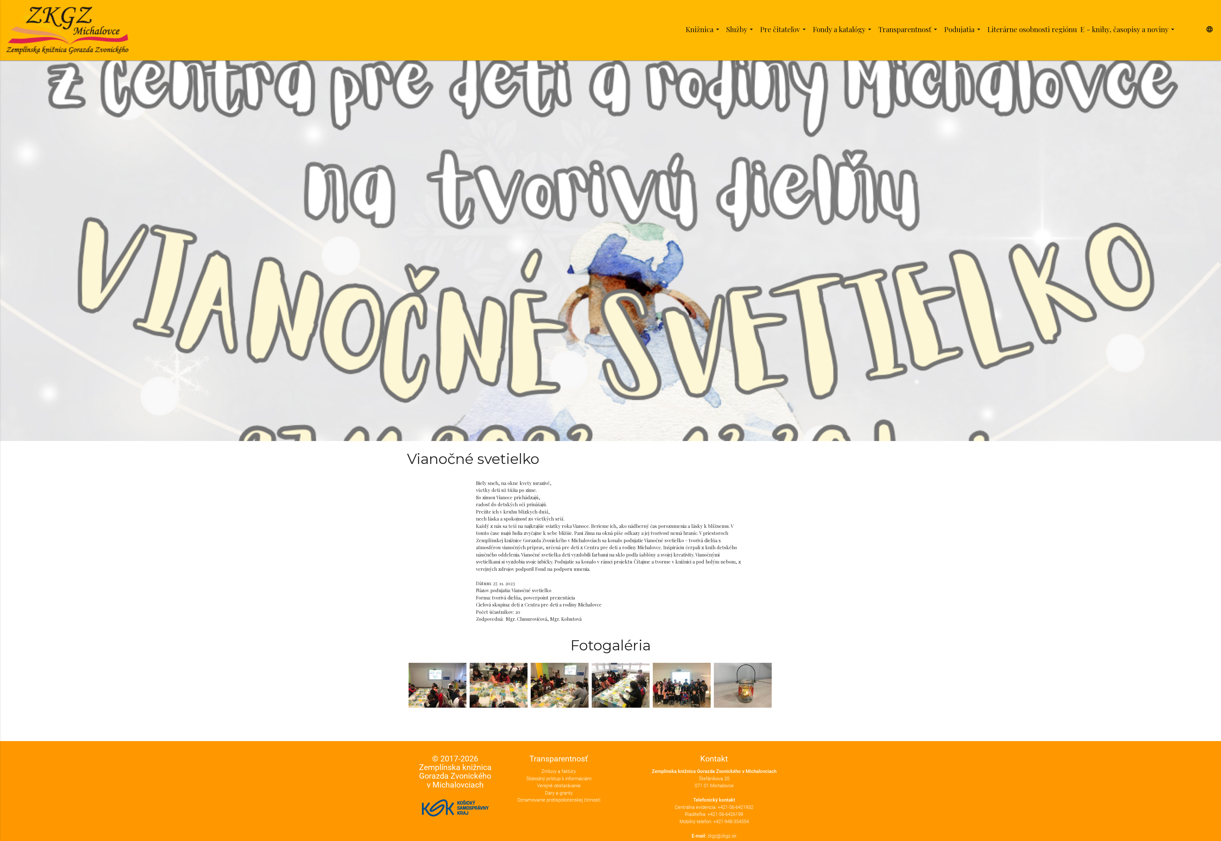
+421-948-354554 (731, 821)
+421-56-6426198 (725, 814)
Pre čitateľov (784, 29)
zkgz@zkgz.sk (721, 836)
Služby (740, 29)
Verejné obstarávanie (559, 785)
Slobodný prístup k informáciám (558, 778)
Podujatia (963, 29)
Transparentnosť (908, 29)
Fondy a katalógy (843, 29)
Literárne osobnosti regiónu (1032, 29)
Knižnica (703, 29)
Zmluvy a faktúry (559, 771)
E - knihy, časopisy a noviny (1128, 29)
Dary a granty (559, 793)
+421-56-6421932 (735, 807)
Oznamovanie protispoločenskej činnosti (558, 800)
